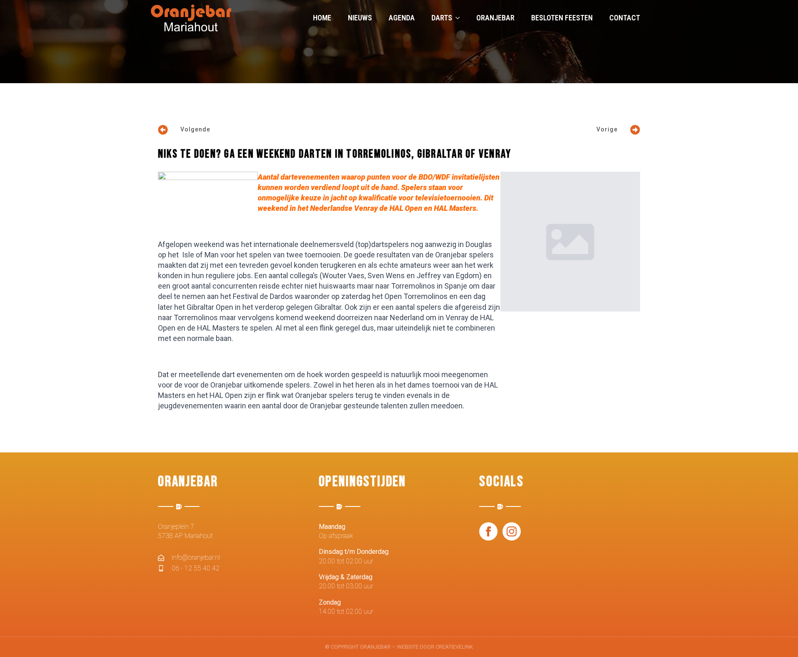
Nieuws (360, 17)
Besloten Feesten (562, 17)
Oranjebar (495, 17)
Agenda (402, 17)
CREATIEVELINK (454, 647)
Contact (624, 17)
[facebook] (488, 531)
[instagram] (511, 531)
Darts (441, 17)
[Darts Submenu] (460, 18)
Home (322, 17)
